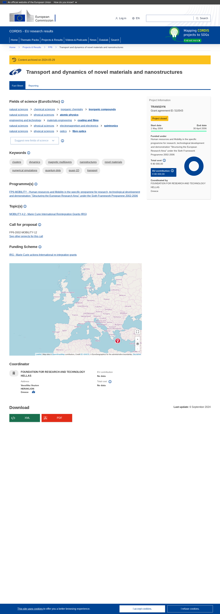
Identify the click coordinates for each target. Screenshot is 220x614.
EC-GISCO (85, 354)
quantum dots (53, 170)
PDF (59, 418)
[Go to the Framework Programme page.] (15, 72)
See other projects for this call (26, 236)
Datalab (103, 40)
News (93, 40)
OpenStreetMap (58, 354)
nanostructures (88, 162)
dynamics (34, 162)
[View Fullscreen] (137, 331)
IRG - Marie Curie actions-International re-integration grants (43, 254)
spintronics (111, 125)
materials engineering (59, 120)
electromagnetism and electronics (79, 125)
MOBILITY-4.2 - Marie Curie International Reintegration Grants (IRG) (48, 214)
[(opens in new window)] (35, 16)
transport (92, 170)
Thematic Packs (29, 40)
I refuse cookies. (190, 608)
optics (63, 131)
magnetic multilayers (60, 162)
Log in (122, 18)
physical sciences (44, 114)
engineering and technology (25, 120)
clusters (16, 162)
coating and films (88, 120)
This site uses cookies (30, 608)
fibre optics (79, 131)
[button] (135, 18)
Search (115, 40)
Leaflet (38, 354)
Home (14, 40)
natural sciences (18, 109)
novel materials (113, 162)
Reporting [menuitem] (33, 85)
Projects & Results (52, 40)
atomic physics (69, 114)
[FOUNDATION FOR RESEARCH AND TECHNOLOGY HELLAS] (117, 340)
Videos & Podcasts (76, 40)
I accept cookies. (142, 608)
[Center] (137, 343)
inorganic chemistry (72, 109)
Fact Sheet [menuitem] (17, 85)
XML (27, 418)
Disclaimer (137, 354)
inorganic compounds (102, 109)
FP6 (50, 47)
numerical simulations (24, 170)
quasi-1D (74, 170)
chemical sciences (44, 109)
